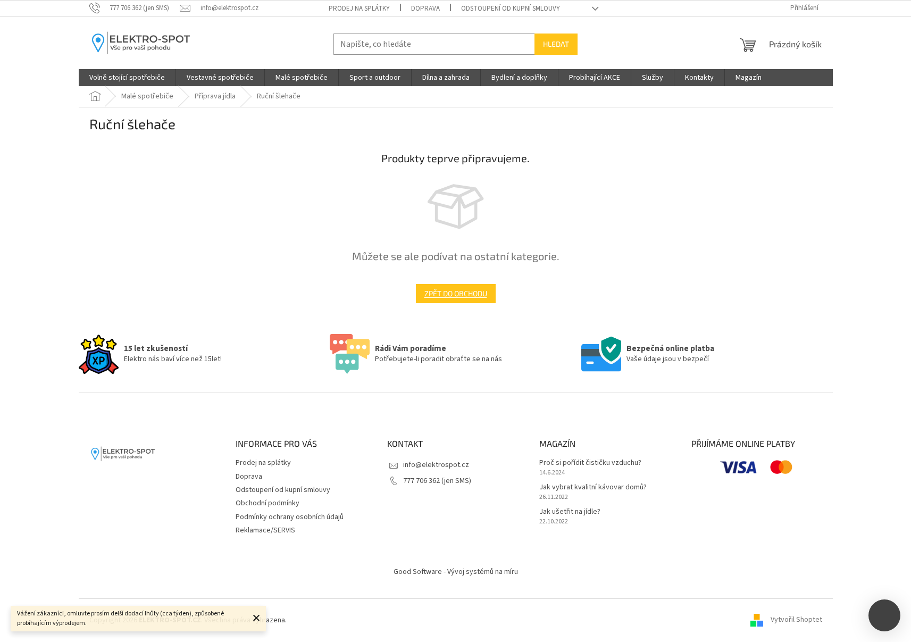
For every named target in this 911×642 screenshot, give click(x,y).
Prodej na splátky (359, 8)
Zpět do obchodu (455, 293)
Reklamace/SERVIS (265, 530)
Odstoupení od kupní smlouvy (510, 8)
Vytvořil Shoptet (796, 620)
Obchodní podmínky (267, 503)
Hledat (556, 43)
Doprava (425, 8)
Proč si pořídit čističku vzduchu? (590, 463)
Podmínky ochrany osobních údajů (290, 517)
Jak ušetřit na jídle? (569, 512)
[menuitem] (127, 77)
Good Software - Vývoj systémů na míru (456, 571)
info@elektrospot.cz (436, 465)
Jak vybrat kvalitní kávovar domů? (593, 487)
